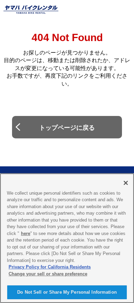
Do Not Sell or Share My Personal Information (67, 292)
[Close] (125, 182)
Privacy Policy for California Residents (50, 267)
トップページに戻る (67, 127)
